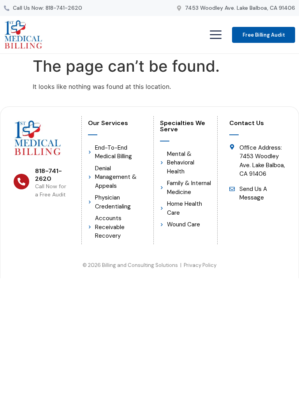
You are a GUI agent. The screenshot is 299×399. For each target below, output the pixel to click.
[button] (215, 35)
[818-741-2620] (21, 181)
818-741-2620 (48, 174)
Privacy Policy (200, 265)
